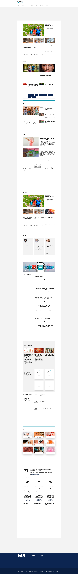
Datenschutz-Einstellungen (35, 565)
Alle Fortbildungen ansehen (28, 381)
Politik (33, 558)
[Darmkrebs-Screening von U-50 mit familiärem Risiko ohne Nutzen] (31, 141)
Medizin (33, 556)
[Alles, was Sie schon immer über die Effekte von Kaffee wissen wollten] (28, 40)
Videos (29, 96)
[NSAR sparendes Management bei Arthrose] (31, 68)
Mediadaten (42, 557)
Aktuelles (33, 555)
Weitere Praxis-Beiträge (39, 128)
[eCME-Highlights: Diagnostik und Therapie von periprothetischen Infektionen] (28, 350)
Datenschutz (29, 565)
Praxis (33, 557)
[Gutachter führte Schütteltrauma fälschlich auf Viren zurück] (39, 40)
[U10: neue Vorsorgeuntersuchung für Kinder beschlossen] (31, 110)
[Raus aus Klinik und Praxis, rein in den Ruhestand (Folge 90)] (25, 84)
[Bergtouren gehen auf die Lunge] (33, 30)
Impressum (22, 565)
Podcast (33, 560)
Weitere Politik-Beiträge (39, 173)
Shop (52, 0)
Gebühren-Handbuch (47, 0)
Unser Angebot (43, 558)
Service (42, 555)
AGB (25, 565)
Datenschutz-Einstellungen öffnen (45, 291)
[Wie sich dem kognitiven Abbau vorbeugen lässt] (50, 211)
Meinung (33, 559)
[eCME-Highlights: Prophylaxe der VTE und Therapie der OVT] (38, 350)
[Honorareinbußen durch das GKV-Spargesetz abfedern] (41, 114)
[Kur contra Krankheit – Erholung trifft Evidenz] (49, 350)
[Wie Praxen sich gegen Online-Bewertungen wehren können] (41, 107)
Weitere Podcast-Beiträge (26, 277)
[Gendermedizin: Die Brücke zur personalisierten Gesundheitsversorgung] (47, 68)
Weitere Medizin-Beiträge (39, 229)
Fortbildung (33, 561)
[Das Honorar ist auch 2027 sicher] (41, 121)
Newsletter (33, 96)
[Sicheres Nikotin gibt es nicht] (50, 40)
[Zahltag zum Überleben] (41, 84)
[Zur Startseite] (20, 2)
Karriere (42, 559)
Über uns (42, 556)
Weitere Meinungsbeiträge (39, 257)
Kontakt (19, 565)
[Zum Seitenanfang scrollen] (77, 573)
